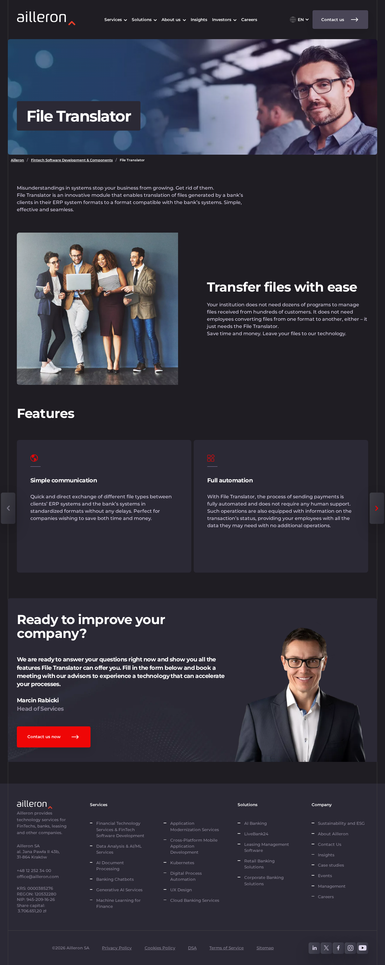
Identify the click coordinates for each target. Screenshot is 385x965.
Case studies (331, 865)
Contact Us (329, 844)
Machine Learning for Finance (118, 903)
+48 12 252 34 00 (34, 870)
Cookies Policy (160, 947)
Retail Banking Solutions (259, 863)
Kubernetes (182, 862)
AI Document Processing (110, 865)
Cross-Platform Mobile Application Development (193, 846)
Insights (326, 854)
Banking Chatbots (115, 879)
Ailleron (17, 160)
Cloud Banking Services (194, 900)
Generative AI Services (119, 889)
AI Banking (255, 823)
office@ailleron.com (38, 876)
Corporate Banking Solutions (264, 880)
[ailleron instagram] (350, 948)
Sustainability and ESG (341, 823)
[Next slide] (377, 508)
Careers (326, 896)
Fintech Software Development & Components (72, 160)
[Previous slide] (8, 508)
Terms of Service (226, 947)
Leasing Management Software (266, 847)
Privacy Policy (117, 947)
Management (332, 886)
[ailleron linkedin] (314, 948)
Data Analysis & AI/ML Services (119, 849)
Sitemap (265, 947)
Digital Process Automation (186, 876)
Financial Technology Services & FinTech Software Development (120, 829)
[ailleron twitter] (326, 948)
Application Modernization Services (194, 826)
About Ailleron (333, 833)
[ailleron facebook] (338, 948)
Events (325, 875)
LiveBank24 (256, 833)
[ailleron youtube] (362, 948)
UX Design (181, 889)
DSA (192, 947)
